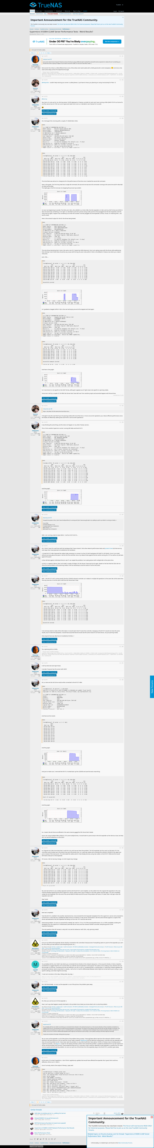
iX (122, 5)
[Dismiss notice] (122, 17)
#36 (122, 961)
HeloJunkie (33, 34)
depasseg (35, 64)
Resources (67, 11)
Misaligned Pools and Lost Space (96, 947)
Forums (32, 11)
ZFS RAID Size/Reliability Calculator (80, 947)
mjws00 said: (46, 1024)
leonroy (35, 88)
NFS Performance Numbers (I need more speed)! (50, 1123)
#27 (122, 514)
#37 (122, 981)
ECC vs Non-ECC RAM (95, 951)
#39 (122, 1021)
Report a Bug (76, 11)
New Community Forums (125, 1143)
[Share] (120, 56)
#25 (122, 405)
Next (48, 53)
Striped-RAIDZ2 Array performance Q (46, 1118)
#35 (122, 940)
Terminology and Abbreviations (57, 951)
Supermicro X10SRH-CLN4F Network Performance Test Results (54, 1128)
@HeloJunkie (45, 82)
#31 (122, 663)
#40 (122, 1057)
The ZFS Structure (109, 947)
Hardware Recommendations (82, 951)
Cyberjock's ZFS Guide (70, 951)
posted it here (109, 548)
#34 (122, 909)
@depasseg (84, 1040)
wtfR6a (36, 1119)
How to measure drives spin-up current (60, 949)
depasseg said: (46, 517)
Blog (45, 13)
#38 (122, 998)
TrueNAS (118, 5)
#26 (122, 422)
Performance (49, 1114)
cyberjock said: (46, 59)
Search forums (39, 13)
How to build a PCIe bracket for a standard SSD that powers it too (84, 949)
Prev (32, 53)
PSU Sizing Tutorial (105, 951)
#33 (122, 848)
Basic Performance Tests (42, 1133)
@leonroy (44, 99)
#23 (122, 96)
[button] (43, 11)
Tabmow (36, 1134)
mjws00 (35, 970)
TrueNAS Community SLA (65, 13)
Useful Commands (68, 947)
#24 (122, 118)
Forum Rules (53, 14)
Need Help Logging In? (78, 13)
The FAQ (53, 947)
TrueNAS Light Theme (37, 1146)
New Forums (152, 686)
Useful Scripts (59, 947)
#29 (122, 576)
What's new (38, 11)
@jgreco (58, 1043)
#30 (122, 646)
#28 (122, 545)
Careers (85, 11)
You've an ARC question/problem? (52, 948)
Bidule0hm (35, 948)
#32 (122, 679)
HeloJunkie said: (47, 409)
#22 (122, 79)
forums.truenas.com (108, 1134)
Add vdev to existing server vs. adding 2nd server (50, 1113)
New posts (32, 13)
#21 (122, 56)
